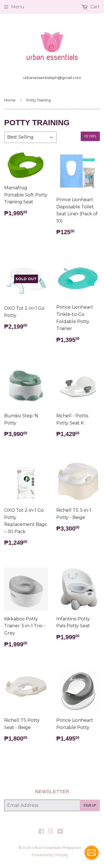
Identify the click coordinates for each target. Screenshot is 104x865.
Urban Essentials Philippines (56, 847)
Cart (94, 6)
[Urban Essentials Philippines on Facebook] (41, 832)
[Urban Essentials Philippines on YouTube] (60, 832)
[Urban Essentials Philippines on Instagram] (51, 832)
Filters (90, 136)
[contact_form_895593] (91, 852)
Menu (17, 6)
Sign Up (89, 805)
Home (10, 100)
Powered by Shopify (50, 855)
